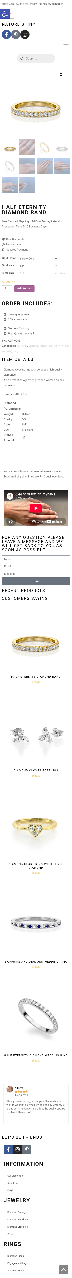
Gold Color (9, 258)
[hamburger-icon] (66, 45)
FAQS (10, 1190)
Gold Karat (8, 265)
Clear (63, 273)
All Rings (22, 345)
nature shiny (18, 24)
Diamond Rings (38, 345)
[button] (5, 14)
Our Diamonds (15, 1175)
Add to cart (24, 288)
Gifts (10, 1234)
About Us (12, 1183)
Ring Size (8, 272)
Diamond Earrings (16, 1212)
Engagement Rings (17, 1263)
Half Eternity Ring (58, 345)
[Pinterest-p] (15, 34)
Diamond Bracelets (17, 1226)
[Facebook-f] (6, 34)
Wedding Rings (11, 351)
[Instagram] (25, 34)
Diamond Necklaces (18, 1219)
